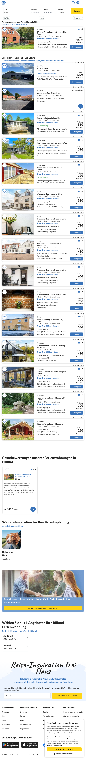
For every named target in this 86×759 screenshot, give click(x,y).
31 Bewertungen (52, 38)
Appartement (42, 68)
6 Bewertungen (52, 147)
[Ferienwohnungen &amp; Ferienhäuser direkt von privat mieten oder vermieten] (3, 3)
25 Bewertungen (52, 378)
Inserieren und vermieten (73, 712)
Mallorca (5, 720)
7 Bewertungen (52, 122)
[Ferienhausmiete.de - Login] (78, 3)
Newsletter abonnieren (67, 696)
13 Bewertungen (52, 326)
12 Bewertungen (52, 198)
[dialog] (64, 738)
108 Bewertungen (52, 352)
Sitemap (5, 729)
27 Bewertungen (52, 404)
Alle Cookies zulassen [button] (64, 749)
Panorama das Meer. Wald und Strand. (49, 169)
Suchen (77, 11)
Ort (5, 9)
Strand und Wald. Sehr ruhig (48, 118)
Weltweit (6, 724)
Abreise (47, 9)
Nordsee (5, 712)
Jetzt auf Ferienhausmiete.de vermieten (43, 608)
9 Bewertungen (52, 274)
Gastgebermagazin (71, 716)
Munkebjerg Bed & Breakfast (49, 93)
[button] (83, 3)
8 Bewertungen (52, 250)
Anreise (34, 9)
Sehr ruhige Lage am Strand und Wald (52, 143)
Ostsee (5, 716)
